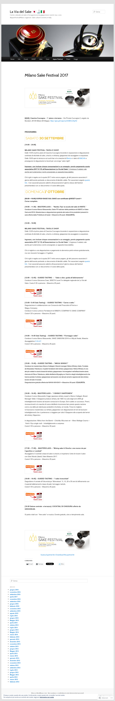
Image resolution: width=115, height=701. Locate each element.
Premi (68, 59)
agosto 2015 (14, 613)
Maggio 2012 (14, 675)
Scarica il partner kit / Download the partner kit (57, 555)
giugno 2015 (14, 618)
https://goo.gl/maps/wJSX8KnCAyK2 (63, 121)
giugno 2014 (14, 630)
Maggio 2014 (14, 632)
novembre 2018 (15, 592)
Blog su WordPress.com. (39, 693)
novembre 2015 (15, 609)
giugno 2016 (14, 604)
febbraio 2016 (14, 606)
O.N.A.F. (38, 341)
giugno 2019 (14, 590)
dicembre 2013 (15, 641)
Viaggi (76, 59)
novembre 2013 (15, 644)
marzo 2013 (14, 656)
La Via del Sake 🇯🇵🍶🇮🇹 (27, 12)
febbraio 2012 (14, 682)
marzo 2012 (14, 679)
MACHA (82, 158)
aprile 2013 (13, 653)
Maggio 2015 (14, 620)
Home (12, 59)
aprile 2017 (13, 597)
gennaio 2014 (14, 639)
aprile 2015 (13, 623)
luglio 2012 (14, 670)
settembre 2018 (15, 594)
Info (19, 59)
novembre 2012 (15, 663)
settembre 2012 (15, 668)
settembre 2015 (15, 611)
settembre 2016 (15, 601)
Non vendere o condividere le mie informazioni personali (66, 693)
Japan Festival (58, 59)
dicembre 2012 (15, 660)
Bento (69, 158)
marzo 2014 (14, 634)
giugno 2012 (14, 672)
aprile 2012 (13, 677)
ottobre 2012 (14, 665)
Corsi (47, 59)
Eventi (26, 59)
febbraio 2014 (14, 637)
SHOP (34, 59)
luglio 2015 (14, 616)
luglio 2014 (14, 627)
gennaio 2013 (14, 658)
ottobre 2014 (14, 625)
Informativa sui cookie (47, 697)
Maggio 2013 (14, 651)
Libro (40, 59)
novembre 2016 (15, 599)
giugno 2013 (14, 649)
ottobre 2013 (14, 646)
